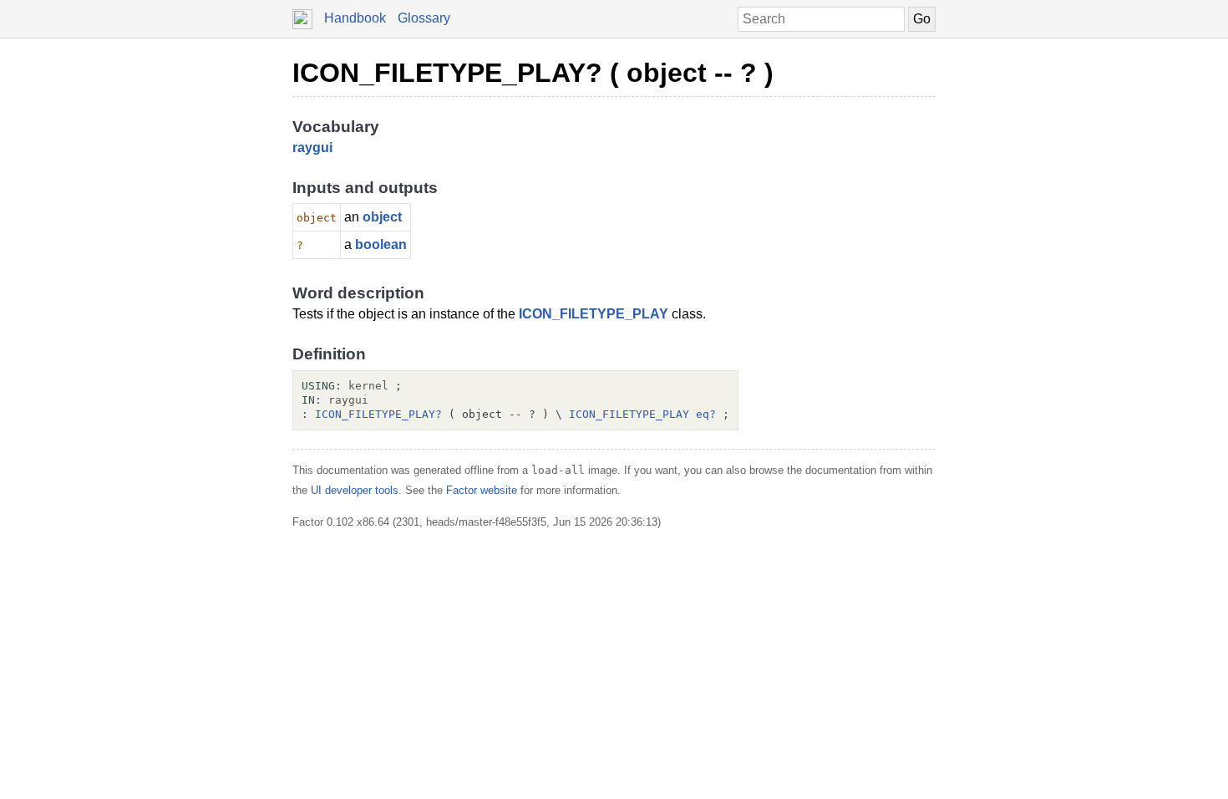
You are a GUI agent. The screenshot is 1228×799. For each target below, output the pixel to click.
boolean (381, 244)
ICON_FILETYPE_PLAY (593, 314)
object (382, 217)
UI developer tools (354, 490)
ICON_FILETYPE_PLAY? (378, 414)
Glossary (424, 18)
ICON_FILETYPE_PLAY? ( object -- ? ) (533, 73)
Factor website (481, 490)
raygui (312, 147)
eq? (706, 414)
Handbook (355, 18)
